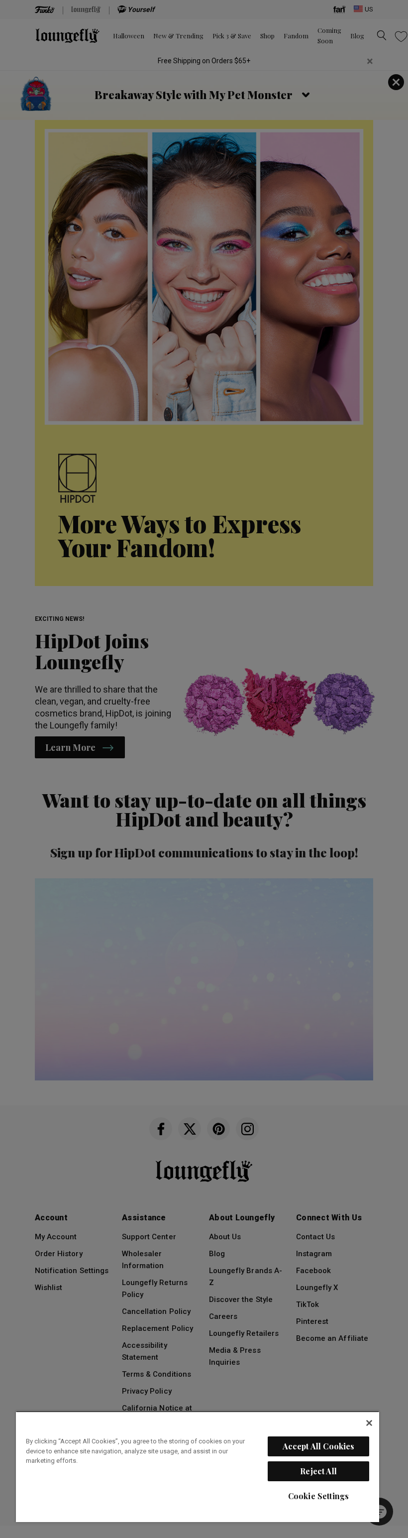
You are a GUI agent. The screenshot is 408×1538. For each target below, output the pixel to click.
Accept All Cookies (319, 1446)
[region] (197, 1466)
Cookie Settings (318, 1496)
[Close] (369, 1423)
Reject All (318, 1471)
